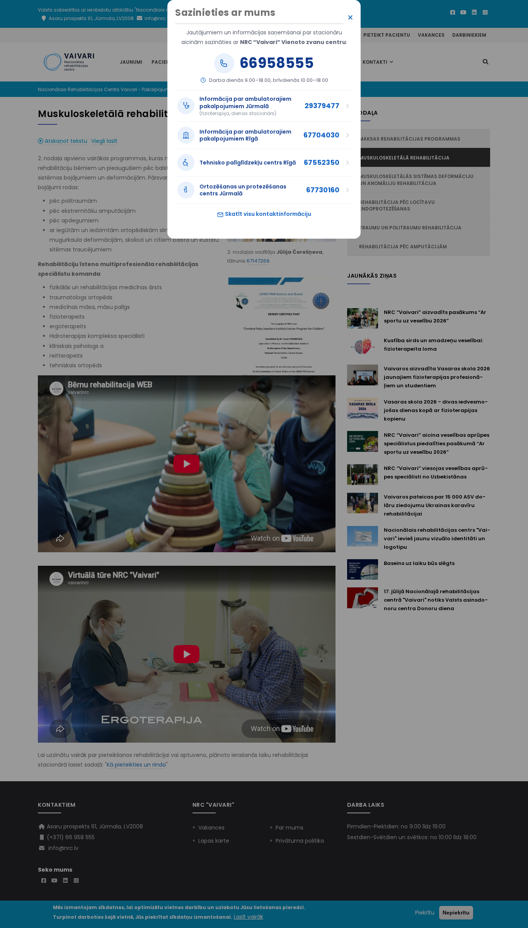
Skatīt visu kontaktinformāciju (267, 214)
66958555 (277, 63)
